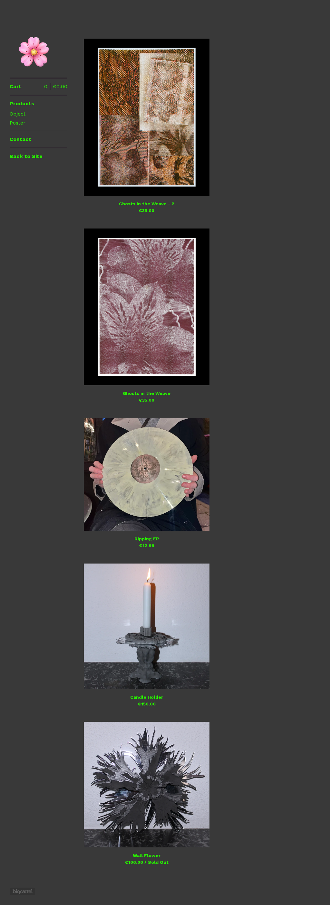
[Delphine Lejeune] (34, 42)
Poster (17, 123)
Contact (20, 139)
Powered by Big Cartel (22, 891)
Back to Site (26, 156)
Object (17, 114)
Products (22, 103)
